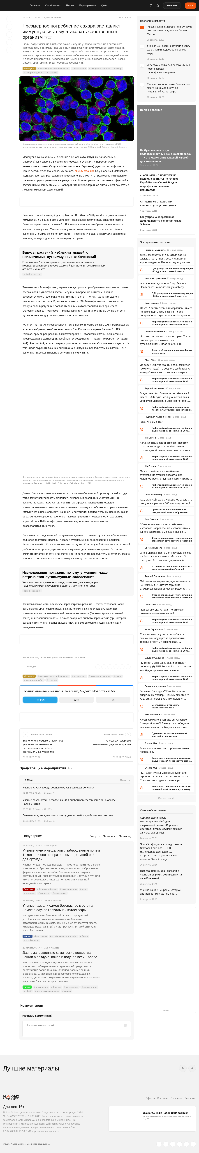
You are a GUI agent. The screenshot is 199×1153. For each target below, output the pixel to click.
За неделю (109, 836)
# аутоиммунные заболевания (53, 68)
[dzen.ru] (179, 1144)
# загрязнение (71, 987)
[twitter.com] (159, 1144)
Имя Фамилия (152, 714)
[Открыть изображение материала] (76, 108)
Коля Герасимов (154, 629)
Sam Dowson (152, 519)
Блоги (70, 5)
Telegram (40, 699)
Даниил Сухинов (52, 17)
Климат (27, 936)
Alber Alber (150, 360)
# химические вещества (47, 991)
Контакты (162, 1098)
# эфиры (66, 991)
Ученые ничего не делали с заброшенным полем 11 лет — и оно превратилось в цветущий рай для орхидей (61, 854)
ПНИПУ (48, 809)
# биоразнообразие (47, 889)
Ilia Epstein (151, 437)
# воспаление (79, 68)
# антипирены (41, 987)
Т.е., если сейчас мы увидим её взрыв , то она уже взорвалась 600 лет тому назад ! (166, 501)
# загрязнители (89, 987)
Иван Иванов (152, 303)
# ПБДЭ (28, 991)
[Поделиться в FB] (9, 27)
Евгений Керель (153, 548)
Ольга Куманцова (154, 658)
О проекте (176, 1098)
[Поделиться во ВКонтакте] (9, 50)
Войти (190, 5)
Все (70, 768)
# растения (29, 893)
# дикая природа (68, 889)
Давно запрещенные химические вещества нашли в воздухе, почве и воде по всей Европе (60, 955)
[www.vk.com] (166, 1144)
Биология (28, 889)
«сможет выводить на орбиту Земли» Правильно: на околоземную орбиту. (163, 285)
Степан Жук (151, 743)
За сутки (95, 836)
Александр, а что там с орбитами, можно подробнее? (165, 750)
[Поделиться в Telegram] (9, 42)
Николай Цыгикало (155, 250)
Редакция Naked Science (158, 417)
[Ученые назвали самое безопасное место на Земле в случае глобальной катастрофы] (117, 917)
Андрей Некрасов (154, 388)
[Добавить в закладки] (9, 19)
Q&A (104, 5)
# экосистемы (59, 893)
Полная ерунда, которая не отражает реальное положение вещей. (162, 611)
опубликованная (84, 171)
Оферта (150, 1098)
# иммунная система (99, 68)
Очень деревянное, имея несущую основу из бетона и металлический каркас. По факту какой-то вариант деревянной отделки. (165, 556)
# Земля (84, 936)
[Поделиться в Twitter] (9, 34)
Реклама (190, 1098)
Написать (172, 5)
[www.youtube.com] (172, 1144)
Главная (35, 5)
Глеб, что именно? (151, 421)
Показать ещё (166, 798)
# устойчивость (31, 940)
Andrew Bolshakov (155, 331)
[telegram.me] (186, 1144)
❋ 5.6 (48, 38)
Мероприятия (87, 5)
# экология (43, 893)
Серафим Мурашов (155, 686)
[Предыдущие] (183, 1068)
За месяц (125, 836)
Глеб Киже (150, 604)
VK (113, 699)
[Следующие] (192, 1068)
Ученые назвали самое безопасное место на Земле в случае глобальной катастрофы (58, 908)
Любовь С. (49, 793)
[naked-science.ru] (193, 1144)
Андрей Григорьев (155, 576)
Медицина (29, 68)
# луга (83, 889)
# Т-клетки (52, 72)
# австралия (41, 936)
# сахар (117, 68)
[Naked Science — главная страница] (15, 5)
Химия (27, 987)
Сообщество (53, 5)
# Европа (56, 987)
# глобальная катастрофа (63, 936)
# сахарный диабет (33, 72)
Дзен (76, 699)
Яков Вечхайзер (153, 494)
